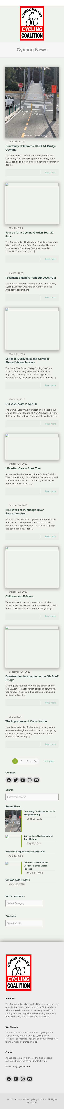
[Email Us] (38, 3)
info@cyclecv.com (21, 1066)
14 (35, 761)
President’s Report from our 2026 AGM (30, 277)
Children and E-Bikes (19, 596)
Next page (49, 761)
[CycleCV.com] (32, 23)
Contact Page (40, 1061)
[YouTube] (30, 3)
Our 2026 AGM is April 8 (21, 404)
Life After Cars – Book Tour (23, 468)
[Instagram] (34, 3)
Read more (50, 172)
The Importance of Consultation (26, 721)
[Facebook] (25, 3)
